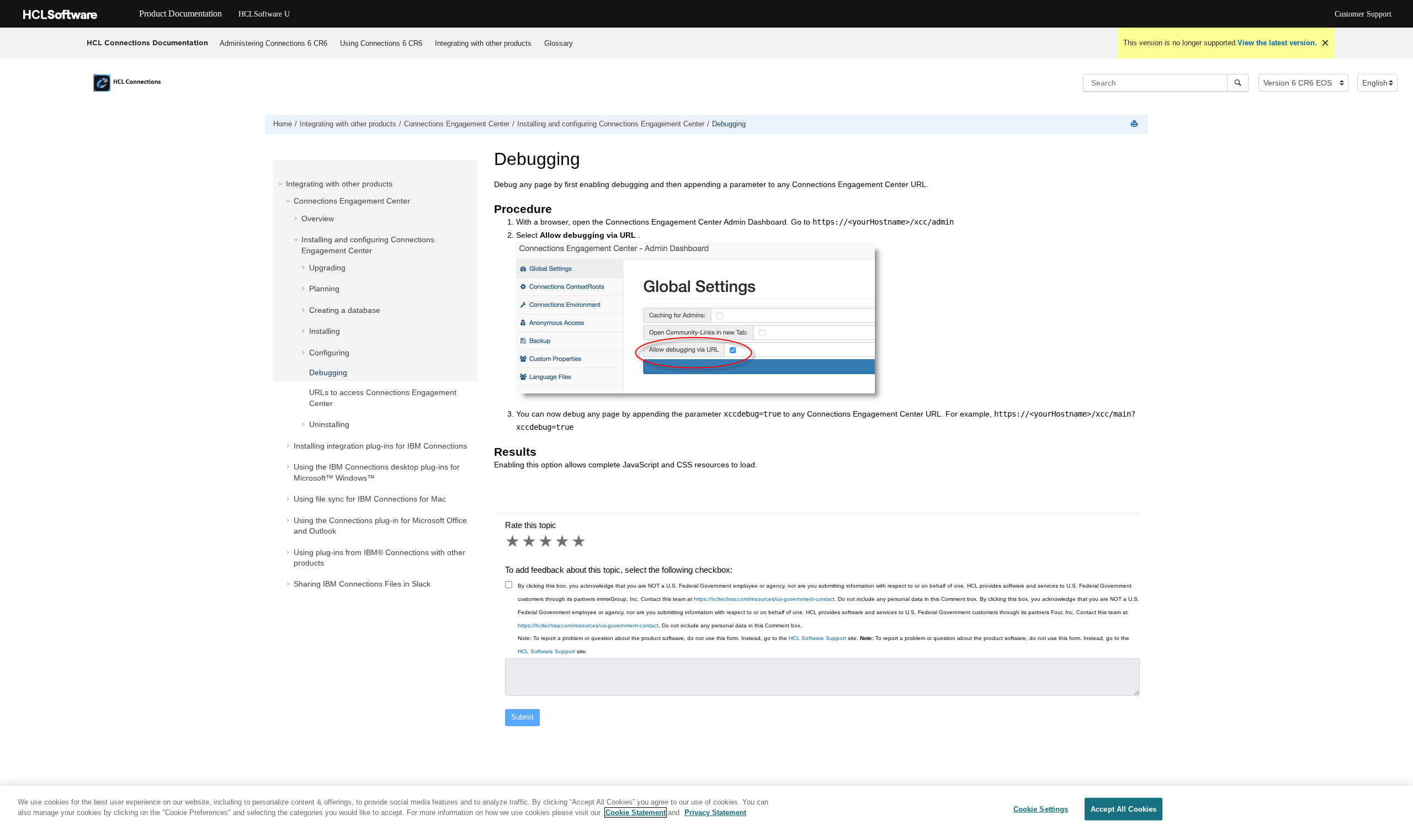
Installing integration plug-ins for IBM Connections (380, 445)
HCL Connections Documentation (147, 42)
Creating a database (344, 310)
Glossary (558, 43)
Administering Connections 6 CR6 (273, 43)
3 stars (546, 541)
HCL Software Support (817, 638)
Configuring (329, 352)
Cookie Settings (1041, 809)
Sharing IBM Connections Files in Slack (362, 583)
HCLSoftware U (264, 14)
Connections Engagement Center (456, 124)
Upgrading (327, 267)
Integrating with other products (483, 43)
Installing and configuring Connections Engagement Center (610, 124)
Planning (324, 288)
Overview (317, 218)
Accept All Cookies (1123, 809)
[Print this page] (1135, 124)
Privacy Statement (715, 812)
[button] (281, 184)
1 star (513, 541)
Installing (324, 331)
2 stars (530, 541)
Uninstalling (329, 424)
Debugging (729, 124)
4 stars (563, 541)
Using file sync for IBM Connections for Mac (370, 498)
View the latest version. (1277, 43)
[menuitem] (274, 43)
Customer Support (1363, 14)
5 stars (579, 541)
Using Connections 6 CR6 (381, 43)
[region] (706, 808)
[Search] (1238, 83)
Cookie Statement (635, 812)
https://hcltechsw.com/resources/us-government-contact (764, 599)
